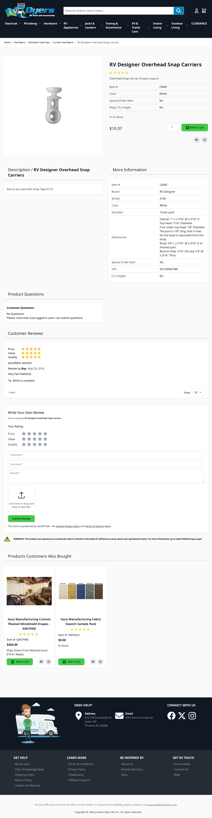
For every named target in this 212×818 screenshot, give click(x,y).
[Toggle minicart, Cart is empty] (204, 10)
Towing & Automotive (114, 25)
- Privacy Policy (76, 769)
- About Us (126, 764)
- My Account (22, 764)
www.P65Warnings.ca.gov (189, 539)
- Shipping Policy (24, 775)
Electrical (11, 23)
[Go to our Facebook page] (171, 716)
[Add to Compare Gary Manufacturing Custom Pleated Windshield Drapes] (49, 662)
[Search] (179, 10)
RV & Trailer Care (136, 27)
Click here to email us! (139, 717)
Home (7, 42)
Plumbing (30, 23)
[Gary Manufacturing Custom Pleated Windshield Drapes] (29, 591)
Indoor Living (157, 25)
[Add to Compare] (204, 139)
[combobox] (119, 10)
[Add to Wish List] (196, 139)
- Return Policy (23, 780)
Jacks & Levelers (90, 25)
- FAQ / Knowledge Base (29, 769)
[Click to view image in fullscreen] (53, 105)
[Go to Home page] (29, 10)
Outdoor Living (177, 25)
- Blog (123, 775)
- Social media (181, 764)
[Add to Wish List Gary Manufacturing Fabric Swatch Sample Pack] (93, 662)
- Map (176, 775)
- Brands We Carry (131, 769)
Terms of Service (94, 526)
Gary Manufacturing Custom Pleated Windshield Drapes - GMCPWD (29, 624)
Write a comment (24, 380)
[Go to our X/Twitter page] (182, 716)
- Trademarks (75, 775)
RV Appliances (71, 25)
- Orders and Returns (27, 785)
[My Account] (196, 10)
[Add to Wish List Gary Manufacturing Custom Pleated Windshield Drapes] (41, 662)
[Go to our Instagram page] (192, 716)
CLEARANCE (199, 23)
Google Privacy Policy (68, 526)
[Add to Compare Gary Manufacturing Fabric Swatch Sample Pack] (100, 662)
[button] (119, 73)
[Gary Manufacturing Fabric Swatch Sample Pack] (80, 591)
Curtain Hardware (63, 42)
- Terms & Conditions (80, 764)
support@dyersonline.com (162, 804)
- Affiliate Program (78, 780)
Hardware (50, 23)
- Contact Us (180, 769)
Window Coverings (39, 42)
